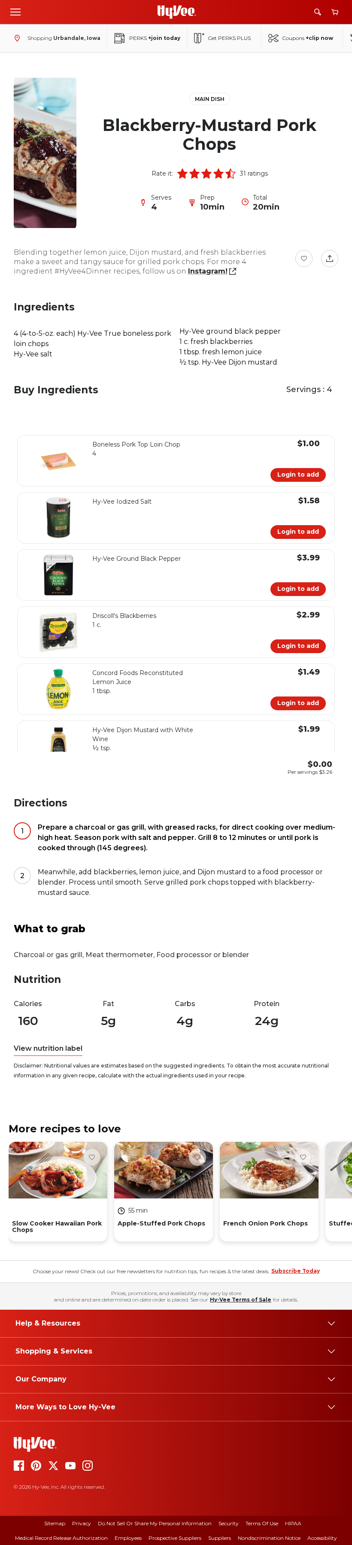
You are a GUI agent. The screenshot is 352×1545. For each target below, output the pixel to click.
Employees (128, 1538)
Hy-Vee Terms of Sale (240, 1299)
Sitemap (54, 1523)
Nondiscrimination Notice (269, 1538)
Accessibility (322, 1538)
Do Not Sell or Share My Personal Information (155, 1523)
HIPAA (293, 1523)
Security (228, 1523)
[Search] (318, 12)
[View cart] (335, 12)
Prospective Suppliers (175, 1538)
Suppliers (219, 1538)
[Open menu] (15, 11)
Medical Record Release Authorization (61, 1538)
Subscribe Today (295, 1271)
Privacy (81, 1523)
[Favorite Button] (303, 258)
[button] (182, 173)
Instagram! (208, 271)
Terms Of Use (262, 1523)
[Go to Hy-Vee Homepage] (177, 12)
